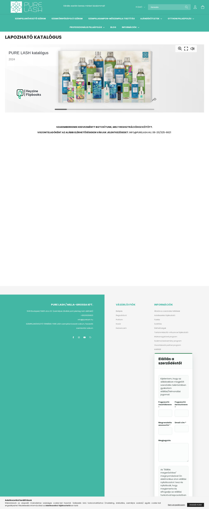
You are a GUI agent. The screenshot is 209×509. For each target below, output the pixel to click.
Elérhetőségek (160, 328)
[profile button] (195, 7)
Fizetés (157, 320)
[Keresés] (186, 7)
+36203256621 (112, 5)
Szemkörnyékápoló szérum (67, 18)
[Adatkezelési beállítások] (90, 337)
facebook (73, 337)
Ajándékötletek (150, 18)
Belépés (119, 311)
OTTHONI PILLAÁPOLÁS (180, 18)
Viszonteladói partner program (167, 345)
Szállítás (158, 324)
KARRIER (157, 349)
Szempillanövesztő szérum (30, 18)
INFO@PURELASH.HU (140, 132)
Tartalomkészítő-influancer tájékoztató (171, 332)
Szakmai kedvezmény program (168, 341)
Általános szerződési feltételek (167, 311)
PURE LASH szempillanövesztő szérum (68, 324)
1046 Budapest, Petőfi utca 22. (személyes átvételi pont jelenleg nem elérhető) (60, 311)
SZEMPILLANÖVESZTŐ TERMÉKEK (39, 324)
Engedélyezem (196, 505)
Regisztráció (121, 315)
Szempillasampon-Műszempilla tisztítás (111, 18)
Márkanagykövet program (165, 337)
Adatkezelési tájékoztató (164, 315)
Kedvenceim (121, 328)
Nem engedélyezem (176, 505)
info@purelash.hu (72, 8)
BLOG (113, 27)
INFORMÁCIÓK (129, 27)
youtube (84, 337)
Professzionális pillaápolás (86, 27)
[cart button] (202, 7)
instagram (79, 337)
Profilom (119, 320)
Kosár (118, 324)
